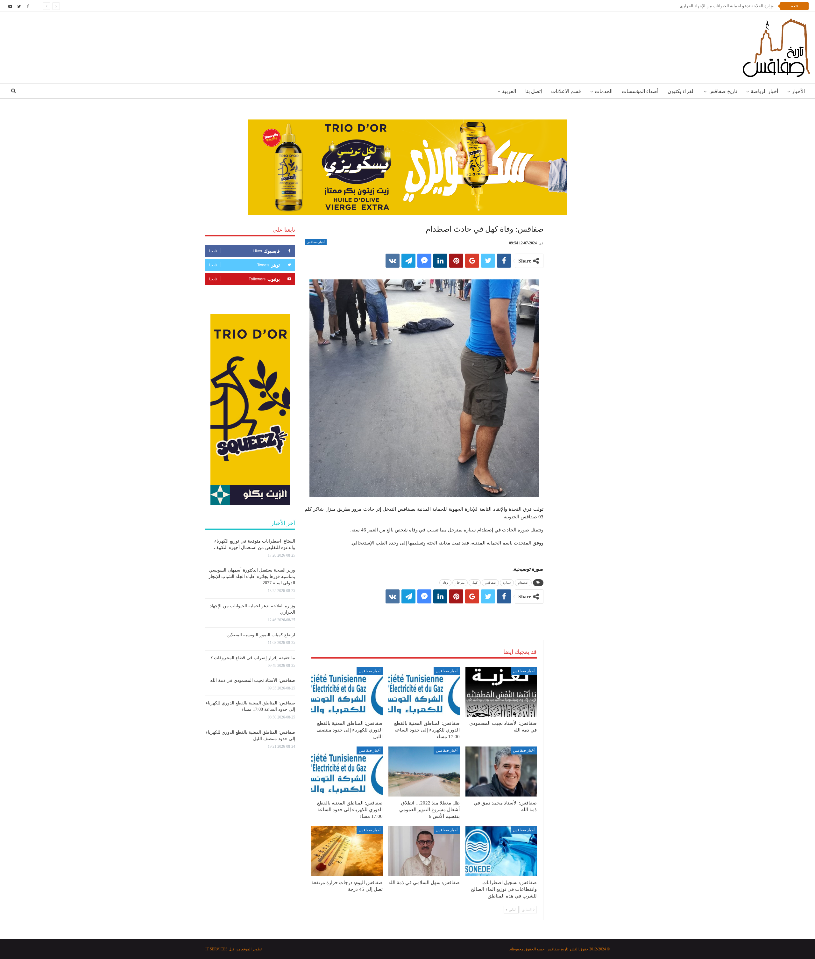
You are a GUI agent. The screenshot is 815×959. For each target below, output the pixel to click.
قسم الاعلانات (566, 91)
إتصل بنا (533, 91)
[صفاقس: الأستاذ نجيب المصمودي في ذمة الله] (501, 692)
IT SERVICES (216, 949)
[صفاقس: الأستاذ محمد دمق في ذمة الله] (501, 771)
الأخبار (798, 91)
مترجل (460, 582)
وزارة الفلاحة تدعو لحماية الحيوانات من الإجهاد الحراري (727, 6)
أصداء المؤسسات (640, 91)
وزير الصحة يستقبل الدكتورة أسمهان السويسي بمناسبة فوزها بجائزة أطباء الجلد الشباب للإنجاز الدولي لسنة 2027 (252, 576)
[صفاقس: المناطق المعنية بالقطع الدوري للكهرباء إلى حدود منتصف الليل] (347, 692)
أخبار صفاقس (316, 242)
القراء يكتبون (681, 91)
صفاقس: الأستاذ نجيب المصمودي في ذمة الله (252, 680)
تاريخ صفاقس (722, 91)
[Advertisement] (424, 615)
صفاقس (490, 582)
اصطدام (523, 582)
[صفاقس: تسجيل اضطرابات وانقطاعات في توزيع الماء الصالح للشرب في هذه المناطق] (501, 851)
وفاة (445, 582)
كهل (475, 582)
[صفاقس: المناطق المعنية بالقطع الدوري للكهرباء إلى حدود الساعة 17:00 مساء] (424, 692)
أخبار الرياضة (764, 91)
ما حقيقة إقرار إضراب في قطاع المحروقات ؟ (252, 657)
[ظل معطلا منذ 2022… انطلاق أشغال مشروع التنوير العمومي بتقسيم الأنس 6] (424, 771)
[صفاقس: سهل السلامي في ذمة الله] (424, 851)
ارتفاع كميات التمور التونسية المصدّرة (260, 634)
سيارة (507, 582)
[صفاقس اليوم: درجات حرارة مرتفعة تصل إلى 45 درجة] (347, 851)
